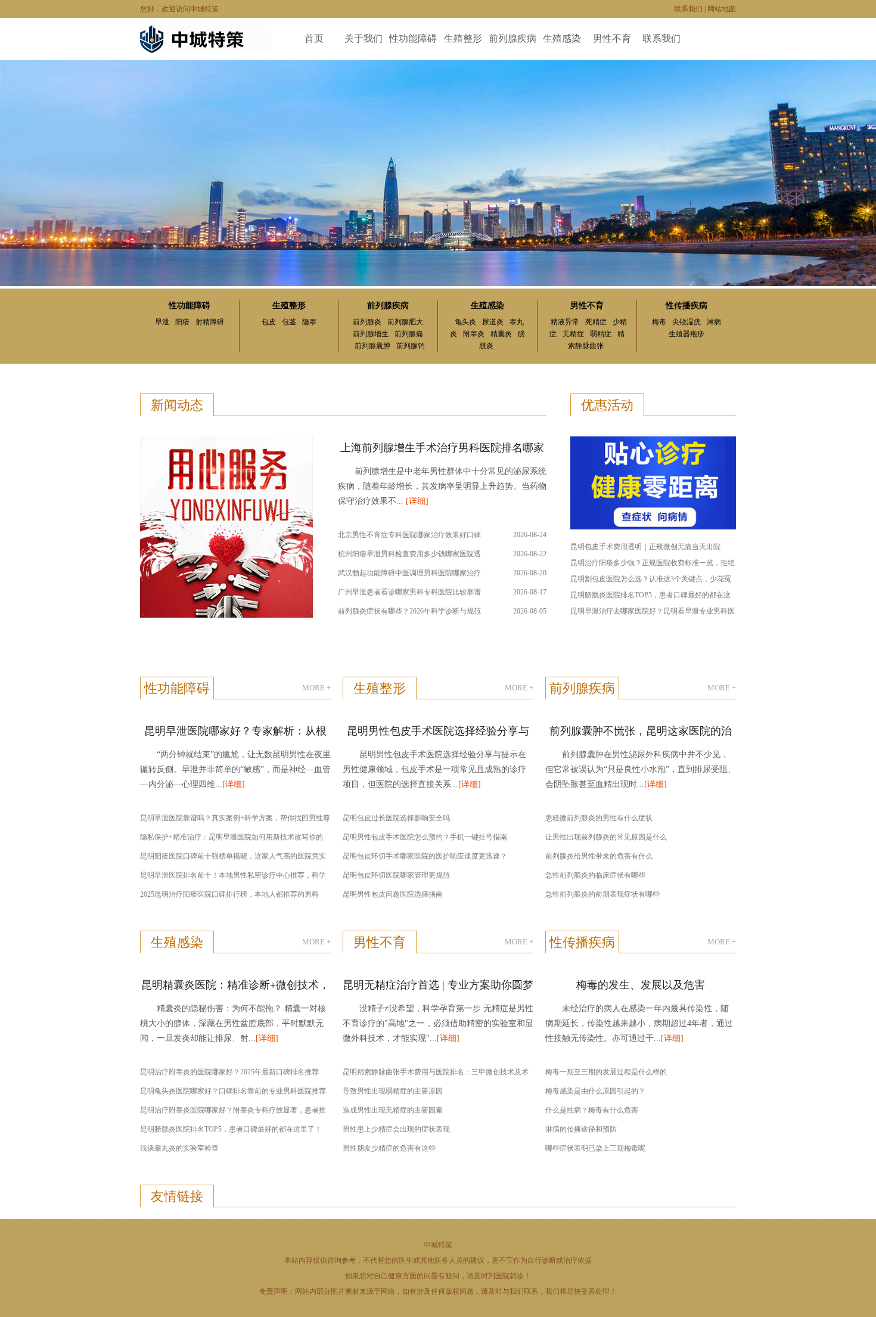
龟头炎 (465, 322)
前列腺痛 (408, 334)
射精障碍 (209, 322)
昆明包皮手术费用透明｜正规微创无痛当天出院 (645, 547)
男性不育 (612, 38)
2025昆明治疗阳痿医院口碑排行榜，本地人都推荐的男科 (229, 894)
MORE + (316, 687)
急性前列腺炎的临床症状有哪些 (595, 875)
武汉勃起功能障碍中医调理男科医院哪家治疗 (409, 573)
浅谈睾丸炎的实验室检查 (179, 1148)
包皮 (269, 322)
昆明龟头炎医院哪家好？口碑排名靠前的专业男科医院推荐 (233, 1091)
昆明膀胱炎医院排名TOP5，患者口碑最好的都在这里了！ (231, 1129)
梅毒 (659, 322)
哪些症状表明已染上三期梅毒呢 (595, 1148)
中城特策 (438, 1245)
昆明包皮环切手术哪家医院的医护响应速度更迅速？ (425, 856)
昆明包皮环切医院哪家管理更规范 (396, 875)
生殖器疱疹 (686, 334)
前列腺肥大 (405, 322)
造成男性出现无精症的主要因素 (393, 1110)
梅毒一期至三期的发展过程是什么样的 (606, 1072)
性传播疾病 (686, 305)
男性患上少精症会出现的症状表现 (396, 1129)
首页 (314, 38)
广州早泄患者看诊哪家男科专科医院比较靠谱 (409, 592)
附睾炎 (473, 334)
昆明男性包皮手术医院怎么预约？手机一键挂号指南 (425, 837)
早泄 (162, 322)
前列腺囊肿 (372, 346)
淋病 (714, 322)
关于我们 (363, 38)
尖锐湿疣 (686, 322)
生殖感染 (562, 38)
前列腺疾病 (512, 38)
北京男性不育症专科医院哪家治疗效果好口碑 (409, 535)
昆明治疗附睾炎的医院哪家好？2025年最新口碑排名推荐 (229, 1072)
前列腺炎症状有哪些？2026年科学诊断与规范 (409, 611)
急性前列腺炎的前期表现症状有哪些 (602, 894)
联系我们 (688, 9)
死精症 (596, 322)
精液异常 (565, 322)
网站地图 (721, 9)
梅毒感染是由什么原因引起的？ (595, 1091)
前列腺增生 (371, 334)
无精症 (573, 334)
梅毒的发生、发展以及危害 (640, 985)
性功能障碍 (413, 38)
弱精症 (600, 334)
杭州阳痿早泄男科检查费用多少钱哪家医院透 (409, 554)
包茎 (289, 322)
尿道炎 (493, 322)
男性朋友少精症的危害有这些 (389, 1148)
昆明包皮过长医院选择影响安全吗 (396, 818)
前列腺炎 (367, 322)
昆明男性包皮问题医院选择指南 (393, 894)
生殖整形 (463, 38)
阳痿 (182, 322)
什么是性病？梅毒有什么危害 (591, 1110)
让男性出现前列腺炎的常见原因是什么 (606, 837)
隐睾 (309, 322)
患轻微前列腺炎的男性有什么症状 (599, 818)
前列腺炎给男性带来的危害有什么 (599, 856)
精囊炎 (501, 334)
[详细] (417, 501)
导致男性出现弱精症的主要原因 (393, 1091)
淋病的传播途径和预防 (581, 1129)
